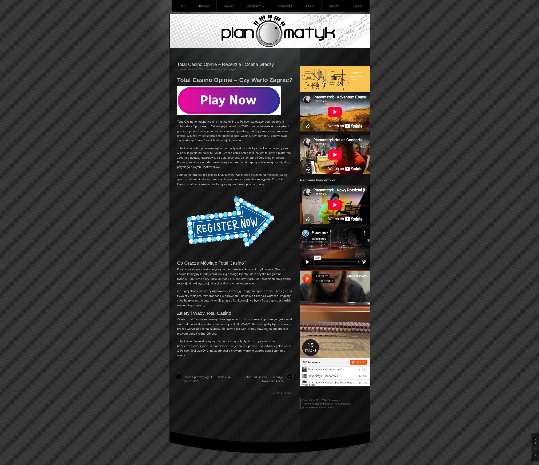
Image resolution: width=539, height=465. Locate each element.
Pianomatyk (334, 400)
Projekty (228, 6)
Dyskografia (285, 6)
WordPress (328, 407)
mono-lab (328, 403)
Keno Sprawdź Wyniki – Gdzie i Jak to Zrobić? (207, 379)
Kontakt (357, 6)
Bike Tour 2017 (255, 6)
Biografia (204, 6)
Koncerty (334, 6)
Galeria (310, 6)
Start (182, 6)
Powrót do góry (284, 393)
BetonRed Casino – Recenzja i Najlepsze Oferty (264, 379)
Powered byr (316, 407)
